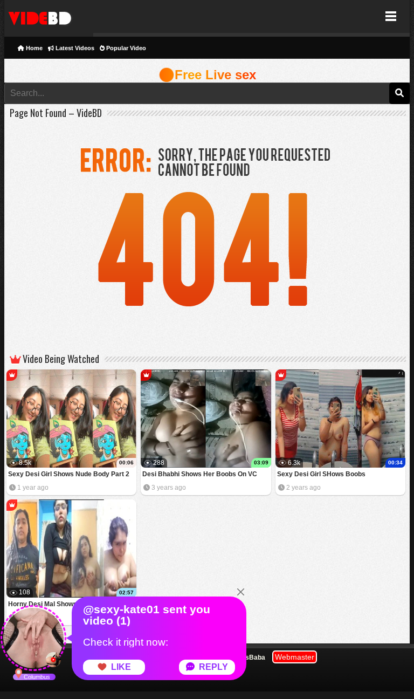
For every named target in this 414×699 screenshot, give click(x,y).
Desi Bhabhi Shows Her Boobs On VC (199, 474)
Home (33, 48)
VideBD (48, 16)
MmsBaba (249, 657)
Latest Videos (74, 48)
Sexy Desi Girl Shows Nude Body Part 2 (68, 474)
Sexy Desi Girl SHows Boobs (321, 474)
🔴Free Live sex (207, 74)
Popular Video (125, 48)
